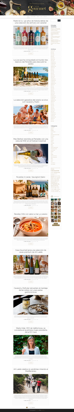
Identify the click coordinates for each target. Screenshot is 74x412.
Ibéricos (52, 141)
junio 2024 (52, 87)
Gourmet (52, 140)
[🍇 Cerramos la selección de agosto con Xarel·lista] (52, 200)
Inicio (28, 16)
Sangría (52, 154)
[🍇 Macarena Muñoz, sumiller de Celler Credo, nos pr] (59, 203)
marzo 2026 (52, 57)
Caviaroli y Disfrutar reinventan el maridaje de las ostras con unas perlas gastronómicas (31, 290)
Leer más (30, 53)
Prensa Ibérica (53, 182)
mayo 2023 (52, 105)
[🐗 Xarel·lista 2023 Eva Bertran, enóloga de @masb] (52, 203)
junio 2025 (52, 70)
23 (30, 407)
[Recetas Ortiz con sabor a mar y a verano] (30, 226)
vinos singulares (53, 191)
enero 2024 (52, 94)
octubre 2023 (53, 98)
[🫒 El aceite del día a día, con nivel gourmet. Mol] (55, 210)
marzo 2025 (52, 74)
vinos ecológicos (57, 190)
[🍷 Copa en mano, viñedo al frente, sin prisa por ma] (59, 220)
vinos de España (52, 190)
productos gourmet (54, 183)
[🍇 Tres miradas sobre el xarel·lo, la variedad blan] (59, 200)
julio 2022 (52, 119)
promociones (53, 150)
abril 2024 (52, 90)
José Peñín (52, 143)
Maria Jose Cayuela (27, 51)
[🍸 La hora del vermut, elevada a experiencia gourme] (52, 210)
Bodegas (45, 16)
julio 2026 (52, 52)
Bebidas (26, 24)
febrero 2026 (53, 59)
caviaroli (52, 172)
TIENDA (38, 16)
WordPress (37, 410)
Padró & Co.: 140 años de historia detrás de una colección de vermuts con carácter (30, 22)
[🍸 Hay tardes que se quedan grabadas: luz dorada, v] (55, 206)
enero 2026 (52, 60)
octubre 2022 (53, 115)
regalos (51, 184)
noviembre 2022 (53, 114)
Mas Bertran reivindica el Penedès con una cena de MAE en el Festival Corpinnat (30, 140)
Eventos (52, 137)
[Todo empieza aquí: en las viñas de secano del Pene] (55, 217)
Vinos (41, 16)
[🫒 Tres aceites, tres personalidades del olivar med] (55, 213)
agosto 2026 (53, 50)
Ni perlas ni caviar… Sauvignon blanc (30, 177)
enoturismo (52, 176)
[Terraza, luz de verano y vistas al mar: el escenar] (59, 213)
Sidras (52, 158)
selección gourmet (53, 186)
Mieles (52, 144)
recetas (58, 183)
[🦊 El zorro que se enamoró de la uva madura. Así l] (52, 217)
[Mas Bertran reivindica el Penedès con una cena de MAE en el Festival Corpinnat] (30, 153)
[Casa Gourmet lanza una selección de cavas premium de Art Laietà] (30, 264)
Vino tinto (56, 191)
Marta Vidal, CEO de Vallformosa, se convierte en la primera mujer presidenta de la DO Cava (30, 330)
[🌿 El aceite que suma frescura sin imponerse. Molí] (59, 206)
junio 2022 (52, 121)
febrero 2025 (53, 76)
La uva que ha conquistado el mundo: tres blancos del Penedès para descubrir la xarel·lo (31, 62)
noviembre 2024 (53, 80)
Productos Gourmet (54, 148)
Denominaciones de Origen (55, 134)
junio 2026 (52, 53)
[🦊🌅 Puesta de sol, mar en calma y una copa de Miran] (52, 206)
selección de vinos (54, 185)
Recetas (52, 151)
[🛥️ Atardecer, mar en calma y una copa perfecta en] (55, 220)
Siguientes (33, 407)
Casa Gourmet (33, 16)
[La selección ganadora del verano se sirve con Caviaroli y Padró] (30, 114)
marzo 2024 (52, 91)
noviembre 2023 (53, 97)
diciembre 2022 (53, 112)
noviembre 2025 (53, 63)
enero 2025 (52, 77)
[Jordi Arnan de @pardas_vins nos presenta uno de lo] (55, 203)
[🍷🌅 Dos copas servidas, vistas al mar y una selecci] (59, 210)
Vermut (35, 24)
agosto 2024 (53, 84)
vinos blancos (53, 162)
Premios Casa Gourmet (54, 147)
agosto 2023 (53, 101)
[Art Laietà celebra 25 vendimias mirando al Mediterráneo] (30, 383)
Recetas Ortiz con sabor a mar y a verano (30, 214)
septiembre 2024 (53, 83)
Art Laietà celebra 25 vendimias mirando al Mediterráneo (31, 370)
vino (55, 187)
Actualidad (22, 65)
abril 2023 (52, 107)
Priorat (56, 182)
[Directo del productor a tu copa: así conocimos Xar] (52, 220)
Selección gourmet (54, 157)
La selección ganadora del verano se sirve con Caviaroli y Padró (31, 101)
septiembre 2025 (53, 66)
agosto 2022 (53, 118)
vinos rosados (53, 164)
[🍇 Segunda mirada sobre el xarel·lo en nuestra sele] (55, 200)
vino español (52, 189)
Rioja (58, 184)
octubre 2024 (53, 81)
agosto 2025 (53, 67)
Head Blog (42, 410)
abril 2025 (52, 73)
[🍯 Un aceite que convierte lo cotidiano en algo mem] (59, 217)
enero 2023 (52, 111)
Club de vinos (57, 172)
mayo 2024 (52, 88)
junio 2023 (52, 104)
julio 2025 (52, 69)
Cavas (52, 133)
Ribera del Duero (55, 184)
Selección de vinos (36, 65)
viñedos (59, 191)
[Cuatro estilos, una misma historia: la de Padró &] (52, 213)
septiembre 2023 (53, 100)
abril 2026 (52, 56)
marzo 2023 (52, 108)
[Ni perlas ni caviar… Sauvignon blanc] (30, 189)
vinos (55, 189)
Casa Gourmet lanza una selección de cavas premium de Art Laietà (30, 251)
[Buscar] (59, 20)
